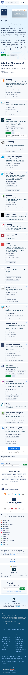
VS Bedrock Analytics (8, 524)
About (23, 629)
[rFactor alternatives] (2, 307)
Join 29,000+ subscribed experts (14, 591)
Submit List (4, 647)
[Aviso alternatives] (2, 244)
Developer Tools (13, 656)
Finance (22, 661)
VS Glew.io (5, 526)
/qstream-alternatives (6, 194)
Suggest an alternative (14, 448)
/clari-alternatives (5, 100)
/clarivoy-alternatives (6, 223)
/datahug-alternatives (6, 78)
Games (24, 474)
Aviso (18, 48)
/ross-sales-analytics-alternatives (9, 426)
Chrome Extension (6, 641)
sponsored (18, 606)
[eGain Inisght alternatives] (2, 215)
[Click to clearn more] (14, 602)
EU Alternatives (4, 553)
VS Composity (6, 532)
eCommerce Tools (14, 481)
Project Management (6, 661)
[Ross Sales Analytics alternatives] (2, 428)
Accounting (4, 659)
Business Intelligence (6, 474)
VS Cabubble (6, 538)
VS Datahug (6, 520)
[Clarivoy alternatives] (2, 225)
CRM (14, 474)
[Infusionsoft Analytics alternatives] (2, 413)
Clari (17, 44)
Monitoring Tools (16, 661)
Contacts (14, 629)
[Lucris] (2, 120)
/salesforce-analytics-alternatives (8, 155)
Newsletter (4, 649)
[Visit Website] (26, 101)
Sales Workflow (5, 479)
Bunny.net (12, 669)
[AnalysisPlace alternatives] (2, 324)
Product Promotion (6, 629)
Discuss (19, 629)
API (2, 631)
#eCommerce (4, 75)
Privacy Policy (11, 667)
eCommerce (23, 479)
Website (3, 55)
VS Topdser (6, 530)
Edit (3, 52)
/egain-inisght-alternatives (7, 213)
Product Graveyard (19, 645)
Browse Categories (6, 637)
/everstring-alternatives (6, 140)
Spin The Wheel (13, 670)
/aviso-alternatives (5, 242)
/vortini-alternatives (5, 402)
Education (19, 474)
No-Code (6, 656)
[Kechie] (2, 366)
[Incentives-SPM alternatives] (2, 235)
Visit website (8, 376)
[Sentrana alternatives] (2, 382)
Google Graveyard (19, 647)
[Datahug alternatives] (2, 80)
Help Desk (7, 658)
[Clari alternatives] (2, 102)
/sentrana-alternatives (6, 380)
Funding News (5, 645)
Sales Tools (20, 476)
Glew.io (12, 50)
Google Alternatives (19, 641)
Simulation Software (14, 479)
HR (15, 659)
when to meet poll (12, 672)
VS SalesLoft (6, 528)
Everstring (4, 46)
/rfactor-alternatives (5, 305)
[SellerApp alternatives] (2, 173)
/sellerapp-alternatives (6, 171)
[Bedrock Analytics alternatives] (2, 345)
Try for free (8, 133)
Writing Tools (20, 659)
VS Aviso (5, 522)
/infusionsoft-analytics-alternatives (9, 411)
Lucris (13, 572)
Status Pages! (5, 643)
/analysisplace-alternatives (7, 321)
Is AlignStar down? (14, 561)
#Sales (14, 75)
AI (2, 656)
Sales (15, 476)
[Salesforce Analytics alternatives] (2, 157)
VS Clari (5, 536)
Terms (17, 667)
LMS (5, 476)
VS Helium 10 (6, 534)
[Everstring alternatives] (2, 142)
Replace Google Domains (20, 649)
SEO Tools (10, 476)
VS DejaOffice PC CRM (8, 540)
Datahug (13, 44)
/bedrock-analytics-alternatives (8, 343)
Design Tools (21, 656)
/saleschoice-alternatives (7, 285)
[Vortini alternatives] (2, 404)
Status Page (13, 55)
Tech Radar (17, 637)
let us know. (12, 554)
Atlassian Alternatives (19, 643)
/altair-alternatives (5, 266)
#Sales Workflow (21, 75)
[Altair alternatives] (2, 268)
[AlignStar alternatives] (4, 12)
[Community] (23, 2)
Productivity (13, 658)
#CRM (10, 75)
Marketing (19, 658)
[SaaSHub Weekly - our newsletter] (21, 2)
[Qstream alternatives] (2, 196)
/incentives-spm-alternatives (7, 233)
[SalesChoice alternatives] (2, 287)
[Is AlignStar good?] (8, 55)
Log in (2, 463)
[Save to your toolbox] (4, 17)
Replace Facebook (19, 639)
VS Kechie (5, 542)
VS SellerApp (6, 544)
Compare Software (6, 639)
